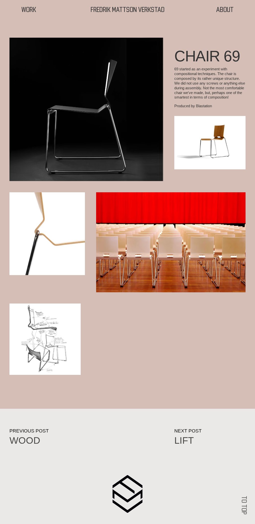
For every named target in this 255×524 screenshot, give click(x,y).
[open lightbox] (86, 109)
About (225, 10)
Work (28, 10)
